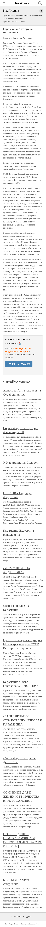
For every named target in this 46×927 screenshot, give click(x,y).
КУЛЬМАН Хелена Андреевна (16, 882)
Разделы (27, 916)
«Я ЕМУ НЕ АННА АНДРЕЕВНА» (16, 570)
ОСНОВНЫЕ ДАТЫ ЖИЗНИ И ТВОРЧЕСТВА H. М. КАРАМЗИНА (21, 796)
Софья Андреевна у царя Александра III (20, 430)
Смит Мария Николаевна (14, 924)
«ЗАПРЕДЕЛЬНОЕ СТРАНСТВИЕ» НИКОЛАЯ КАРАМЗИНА (22, 720)
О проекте (16, 916)
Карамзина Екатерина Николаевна (18, 532)
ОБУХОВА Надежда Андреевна (17, 495)
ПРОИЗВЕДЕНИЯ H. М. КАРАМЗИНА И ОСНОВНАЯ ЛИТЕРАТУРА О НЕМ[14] (22, 840)
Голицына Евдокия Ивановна (32, 924)
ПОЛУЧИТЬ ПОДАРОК (19, 364)
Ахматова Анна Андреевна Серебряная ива (22, 392)
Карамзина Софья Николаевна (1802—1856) (21, 684)
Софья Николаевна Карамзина (16, 608)
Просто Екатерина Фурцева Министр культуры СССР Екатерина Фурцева (22, 644)
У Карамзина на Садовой (21, 462)
